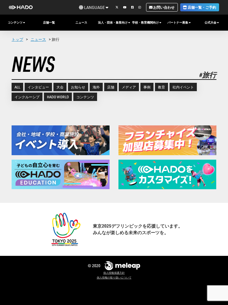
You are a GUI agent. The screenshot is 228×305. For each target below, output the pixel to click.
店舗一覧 (49, 22)
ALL (17, 87)
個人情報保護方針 (114, 272)
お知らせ (78, 87)
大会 (60, 87)
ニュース (81, 22)
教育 (161, 87)
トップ (17, 39)
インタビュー (38, 87)
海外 (96, 87)
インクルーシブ (27, 96)
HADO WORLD (58, 96)
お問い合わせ (164, 7)
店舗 (110, 87)
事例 (147, 87)
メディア (129, 87)
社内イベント (183, 87)
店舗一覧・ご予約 (201, 7)
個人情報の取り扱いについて (114, 277)
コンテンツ (85, 96)
